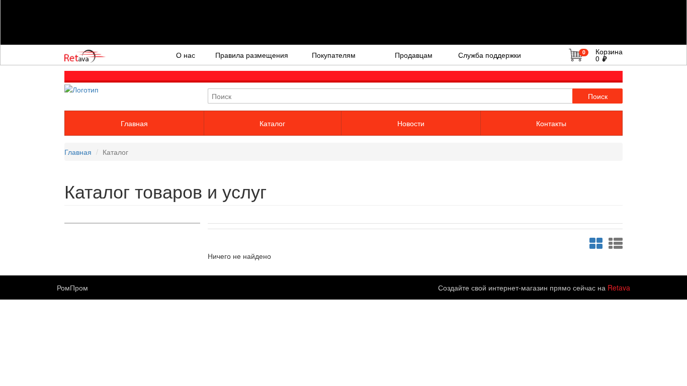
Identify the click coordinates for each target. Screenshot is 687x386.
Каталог (272, 123)
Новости (410, 123)
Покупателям (334, 55)
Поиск (598, 96)
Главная (134, 123)
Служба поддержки (489, 55)
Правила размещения (251, 55)
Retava (619, 287)
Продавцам (414, 55)
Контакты (551, 123)
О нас (185, 55)
